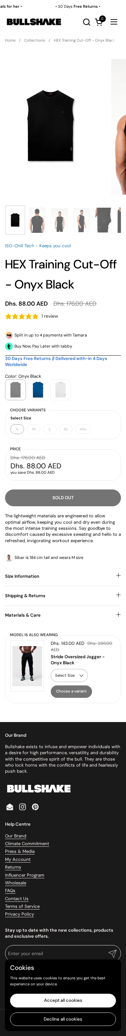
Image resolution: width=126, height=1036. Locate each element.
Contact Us (17, 898)
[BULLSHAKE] (33, 22)
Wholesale (15, 883)
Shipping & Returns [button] (25, 596)
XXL (83, 429)
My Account (18, 859)
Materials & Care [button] (23, 615)
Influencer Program (24, 875)
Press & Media (20, 851)
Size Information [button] (22, 576)
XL (66, 429)
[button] (86, 22)
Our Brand (15, 836)
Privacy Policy (19, 914)
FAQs (10, 890)
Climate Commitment (27, 843)
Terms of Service (22, 906)
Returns (13, 867)
